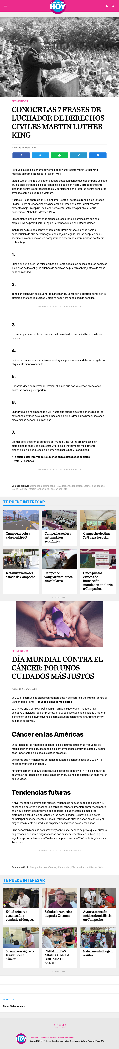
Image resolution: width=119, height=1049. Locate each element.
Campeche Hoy (51, 486)
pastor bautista (59, 489)
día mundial (63, 867)
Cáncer (52, 867)
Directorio (34, 1037)
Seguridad (69, 1037)
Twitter (16, 460)
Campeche (36, 486)
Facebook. (29, 460)
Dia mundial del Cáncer (84, 867)
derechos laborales (71, 486)
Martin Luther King (39, 489)
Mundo (61, 1037)
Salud (101, 867)
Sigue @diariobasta (14, 1006)
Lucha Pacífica (20, 489)
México (53, 1037)
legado (101, 486)
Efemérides (90, 486)
